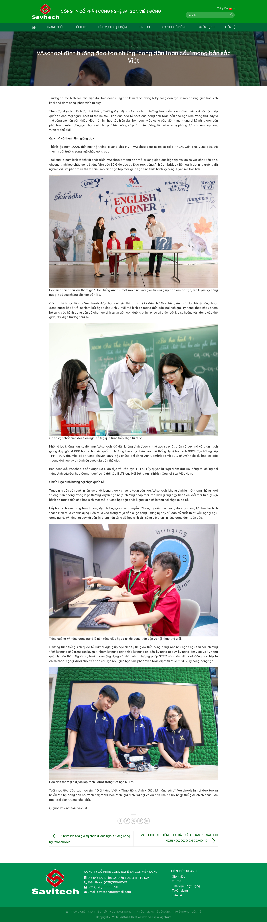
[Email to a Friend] (134, 821)
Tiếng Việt (223, 8)
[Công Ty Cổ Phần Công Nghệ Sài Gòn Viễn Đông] (45, 11)
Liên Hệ (230, 27)
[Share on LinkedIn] (147, 821)
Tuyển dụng (206, 27)
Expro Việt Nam (161, 917)
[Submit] (231, 15)
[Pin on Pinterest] (140, 821)
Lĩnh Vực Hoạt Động (113, 27)
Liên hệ (177, 895)
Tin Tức (144, 27)
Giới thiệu (81, 27)
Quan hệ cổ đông (173, 27)
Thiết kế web (139, 917)
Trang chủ (55, 27)
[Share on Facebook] (121, 821)
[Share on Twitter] (127, 821)
